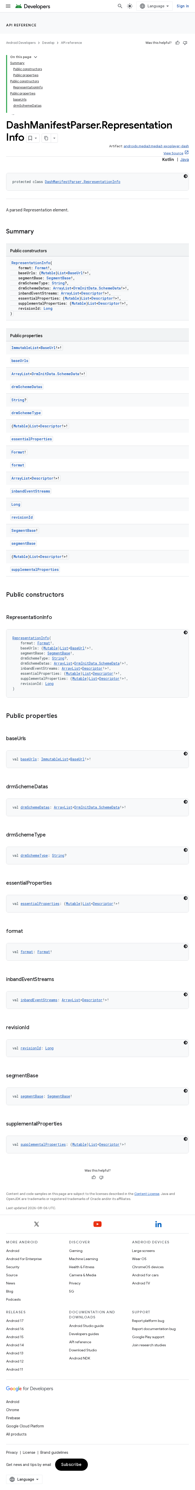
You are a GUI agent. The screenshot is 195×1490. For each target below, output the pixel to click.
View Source (173, 153)
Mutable (48, 272)
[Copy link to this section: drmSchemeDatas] (53, 787)
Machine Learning (83, 1259)
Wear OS (139, 1259)
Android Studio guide (86, 1325)
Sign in (183, 6)
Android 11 (14, 1369)
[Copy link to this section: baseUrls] (31, 739)
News (10, 1283)
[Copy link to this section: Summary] (39, 232)
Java (184, 159)
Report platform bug (148, 1320)
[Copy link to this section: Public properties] (62, 716)
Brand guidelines (54, 1452)
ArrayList (62, 288)
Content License (146, 1194)
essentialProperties (31, 439)
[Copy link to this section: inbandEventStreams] (59, 980)
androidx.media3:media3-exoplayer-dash (156, 146)
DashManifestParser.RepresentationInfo (82, 181)
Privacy (74, 1283)
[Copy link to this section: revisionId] (34, 1028)
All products (16, 1434)
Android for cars (145, 1275)
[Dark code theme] (186, 176)
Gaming (76, 1250)
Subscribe (71, 1464)
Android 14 (15, 1345)
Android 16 (15, 1329)
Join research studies (149, 1345)
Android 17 (15, 1320)
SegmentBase (58, 278)
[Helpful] (177, 43)
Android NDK (79, 1358)
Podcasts (13, 1299)
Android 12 (15, 1361)
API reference (21, 25)
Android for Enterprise (24, 1259)
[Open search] (120, 6)
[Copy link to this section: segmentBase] (43, 1076)
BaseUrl (75, 272)
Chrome (12, 1410)
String (58, 283)
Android (12, 1250)
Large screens (143, 1250)
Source (12, 1275)
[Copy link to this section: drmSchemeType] (51, 835)
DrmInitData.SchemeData (97, 288)
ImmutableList (25, 347)
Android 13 (14, 1353)
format (17, 465)
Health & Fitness (81, 1267)
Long (48, 308)
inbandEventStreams (30, 491)
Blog (9, 1291)
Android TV (141, 1283)
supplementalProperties (35, 569)
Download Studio (83, 1350)
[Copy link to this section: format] (28, 932)
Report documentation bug (154, 1329)
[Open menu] (8, 6)
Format (41, 267)
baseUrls (19, 360)
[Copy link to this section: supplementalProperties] (67, 1124)
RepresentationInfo (30, 262)
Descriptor (92, 293)
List (62, 272)
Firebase (13, 1418)
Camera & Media (82, 1275)
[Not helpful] (185, 43)
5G (71, 1291)
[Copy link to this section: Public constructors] (69, 595)
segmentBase (23, 543)
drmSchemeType (26, 412)
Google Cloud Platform (25, 1426)
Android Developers (21, 43)
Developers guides (84, 1334)
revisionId (22, 517)
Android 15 (15, 1337)
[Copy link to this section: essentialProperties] (57, 883)
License (29, 1452)
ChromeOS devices (148, 1267)
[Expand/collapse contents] (35, 57)
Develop (48, 43)
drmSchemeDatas (26, 386)
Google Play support (148, 1337)
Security (12, 1267)
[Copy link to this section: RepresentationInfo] (57, 618)
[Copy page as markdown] (46, 138)
